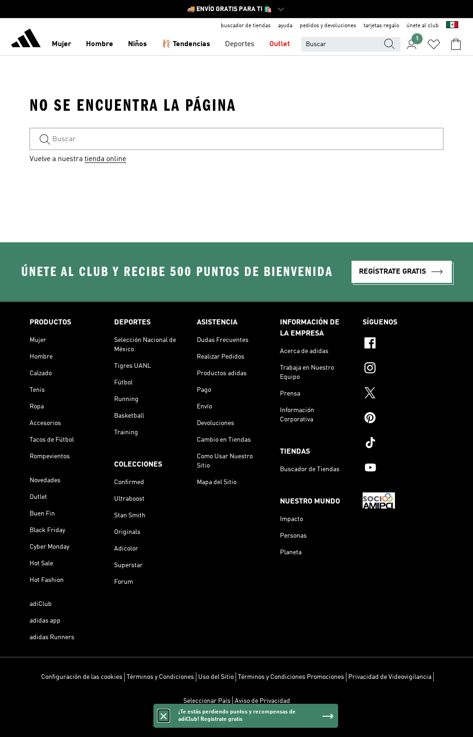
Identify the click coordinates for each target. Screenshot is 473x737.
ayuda (285, 26)
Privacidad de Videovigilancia (389, 677)
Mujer (61, 44)
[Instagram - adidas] (403, 369)
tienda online (105, 159)
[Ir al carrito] (456, 44)
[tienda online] (26, 40)
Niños (137, 44)
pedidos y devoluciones (328, 26)
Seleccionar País (206, 701)
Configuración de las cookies (81, 677)
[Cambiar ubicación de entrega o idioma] (452, 25)
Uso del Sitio (216, 677)
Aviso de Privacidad (262, 701)
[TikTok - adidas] (403, 443)
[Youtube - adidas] (403, 468)
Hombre (99, 44)
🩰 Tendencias (186, 44)
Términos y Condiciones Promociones (291, 677)
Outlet (279, 44)
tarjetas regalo (381, 26)
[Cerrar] (163, 716)
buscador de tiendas (246, 26)
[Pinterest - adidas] (403, 419)
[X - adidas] (403, 394)
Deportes (240, 44)
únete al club (422, 26)
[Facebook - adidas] (403, 344)
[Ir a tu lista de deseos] (434, 44)
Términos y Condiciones (160, 677)
